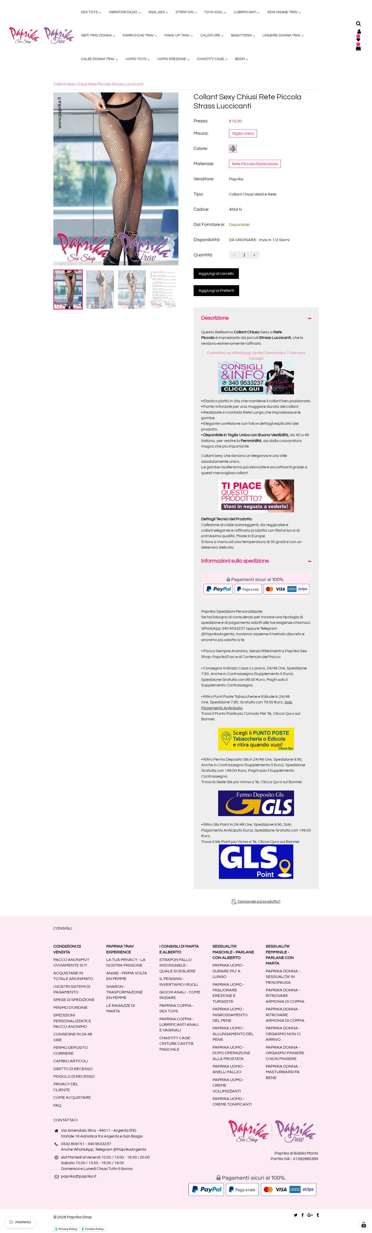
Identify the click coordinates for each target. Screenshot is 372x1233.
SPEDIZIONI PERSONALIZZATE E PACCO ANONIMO (72, 1021)
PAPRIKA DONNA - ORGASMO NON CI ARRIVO (283, 1034)
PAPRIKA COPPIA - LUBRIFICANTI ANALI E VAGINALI (179, 1024)
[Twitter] (296, 1215)
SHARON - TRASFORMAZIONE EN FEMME (124, 992)
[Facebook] (302, 1215)
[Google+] (310, 1215)
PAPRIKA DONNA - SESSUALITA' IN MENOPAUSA (283, 977)
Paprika (236, 179)
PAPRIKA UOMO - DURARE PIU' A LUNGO (228, 971)
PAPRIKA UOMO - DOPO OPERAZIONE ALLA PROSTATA (231, 1053)
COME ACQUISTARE (72, 1097)
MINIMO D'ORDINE (70, 1008)
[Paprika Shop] (41, 35)
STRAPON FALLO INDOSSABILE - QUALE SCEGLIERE (177, 965)
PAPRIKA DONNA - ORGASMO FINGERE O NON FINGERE (285, 1053)
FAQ (57, 1105)
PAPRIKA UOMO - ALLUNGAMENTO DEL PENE (233, 1034)
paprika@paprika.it (78, 1176)
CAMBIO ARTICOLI (70, 1061)
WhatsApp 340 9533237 (223, 628)
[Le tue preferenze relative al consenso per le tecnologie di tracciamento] (363, 1224)
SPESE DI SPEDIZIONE (74, 1000)
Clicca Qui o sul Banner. (282, 782)
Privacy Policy (67, 1229)
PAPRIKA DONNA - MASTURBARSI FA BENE (283, 1072)
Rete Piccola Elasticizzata (255, 164)
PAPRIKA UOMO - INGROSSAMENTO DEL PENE (230, 1015)
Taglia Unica (243, 133)
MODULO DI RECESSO (74, 1076)
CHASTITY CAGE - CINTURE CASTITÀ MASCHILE (176, 1043)
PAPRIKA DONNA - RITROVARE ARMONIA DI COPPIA (285, 996)
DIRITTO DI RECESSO (73, 1069)
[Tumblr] (318, 1215)
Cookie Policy (94, 1229)
